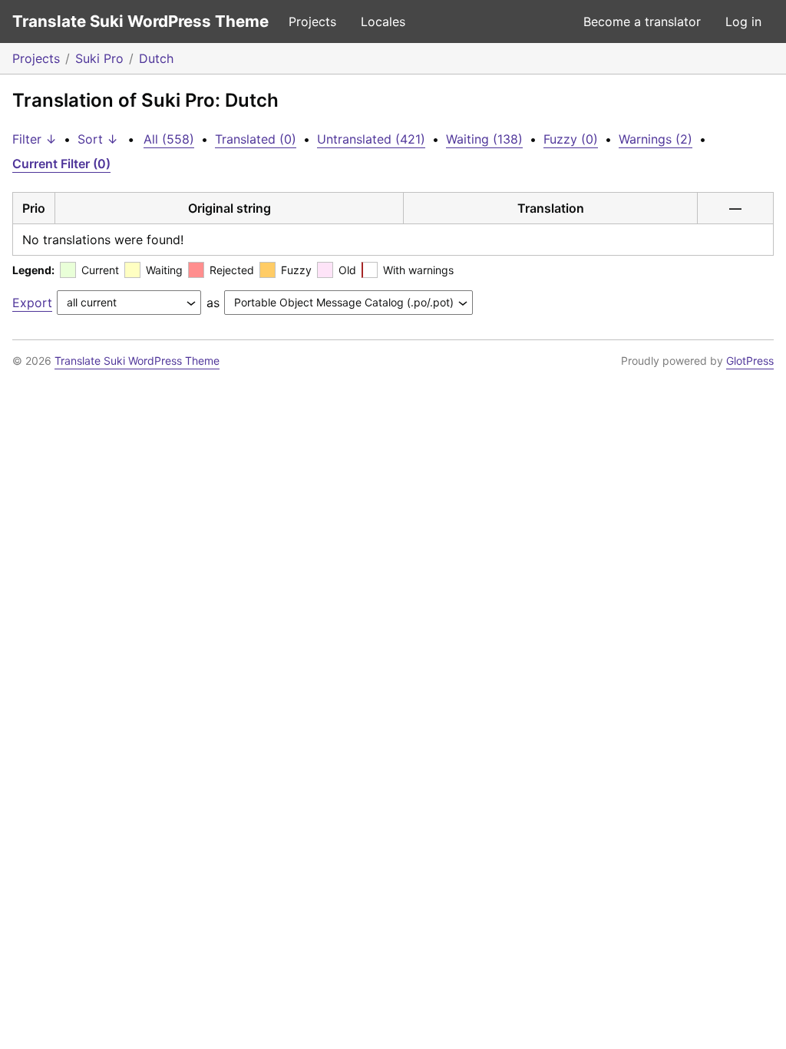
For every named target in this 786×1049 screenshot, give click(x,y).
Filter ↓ (34, 139)
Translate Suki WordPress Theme (140, 21)
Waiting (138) (484, 139)
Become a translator (642, 21)
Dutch (156, 58)
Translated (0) (255, 139)
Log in (743, 21)
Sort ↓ (98, 139)
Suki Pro (99, 58)
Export (32, 302)
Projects (312, 21)
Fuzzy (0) (570, 139)
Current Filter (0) (61, 163)
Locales (383, 21)
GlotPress (750, 360)
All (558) (169, 139)
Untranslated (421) (371, 139)
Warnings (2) (655, 139)
